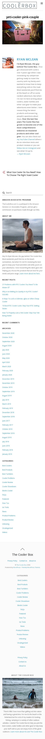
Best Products (7, 470)
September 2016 (8, 433)
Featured (5, 499)
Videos (4, 532)
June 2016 (6, 446)
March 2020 (6, 366)
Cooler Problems (8, 478)
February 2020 (7, 371)
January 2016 (7, 454)
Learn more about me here (30, 273)
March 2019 (6, 404)
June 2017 (6, 421)
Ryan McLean (27, 59)
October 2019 (7, 387)
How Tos (5, 503)
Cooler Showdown (9, 486)
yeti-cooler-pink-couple (22, 17)
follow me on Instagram (27, 148)
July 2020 (5, 350)
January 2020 (7, 375)
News (4, 511)
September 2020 (8, 341)
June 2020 (6, 354)
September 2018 (8, 416)
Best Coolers (7, 466)
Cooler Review (7, 482)
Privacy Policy (12, 561)
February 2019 (7, 408)
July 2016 (5, 441)
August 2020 (7, 346)
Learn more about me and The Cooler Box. (26, 732)
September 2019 (8, 391)
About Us (32, 561)
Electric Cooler (7, 491)
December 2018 (8, 412)
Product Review (8, 520)
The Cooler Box (21, 565)
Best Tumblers (7, 474)
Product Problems (8, 515)
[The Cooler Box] (19, 8)
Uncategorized (7, 528)
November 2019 (8, 383)
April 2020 (6, 362)
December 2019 (8, 379)
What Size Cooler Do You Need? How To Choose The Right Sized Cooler (24, 173)
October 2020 (7, 337)
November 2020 (8, 333)
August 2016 (7, 437)
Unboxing (5, 524)
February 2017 (7, 425)
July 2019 (5, 400)
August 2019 (7, 395)
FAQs (4, 495)
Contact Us (23, 561)
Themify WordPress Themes (31, 567)
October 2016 (7, 429)
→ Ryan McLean (23, 154)
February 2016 (7, 450)
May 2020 (6, 358)
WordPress (17, 567)
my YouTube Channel (26, 139)
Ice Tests (5, 507)
